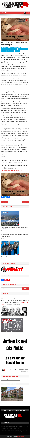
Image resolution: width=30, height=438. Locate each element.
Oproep (3, 50)
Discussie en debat (6, 49)
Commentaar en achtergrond (14, 47)
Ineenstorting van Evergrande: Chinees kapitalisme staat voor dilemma (14, 228)
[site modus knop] (24, 13)
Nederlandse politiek (23, 49)
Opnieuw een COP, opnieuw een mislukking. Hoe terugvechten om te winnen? (5, 202)
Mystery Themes (20, 436)
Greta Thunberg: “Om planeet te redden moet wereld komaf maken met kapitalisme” (26, 202)
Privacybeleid (7, 423)
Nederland (14, 49)
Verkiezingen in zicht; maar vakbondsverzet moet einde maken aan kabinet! (14, 235)
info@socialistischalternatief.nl (12, 170)
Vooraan (17, 50)
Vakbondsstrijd (10, 50)
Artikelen (4, 47)
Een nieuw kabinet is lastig (7, 256)
